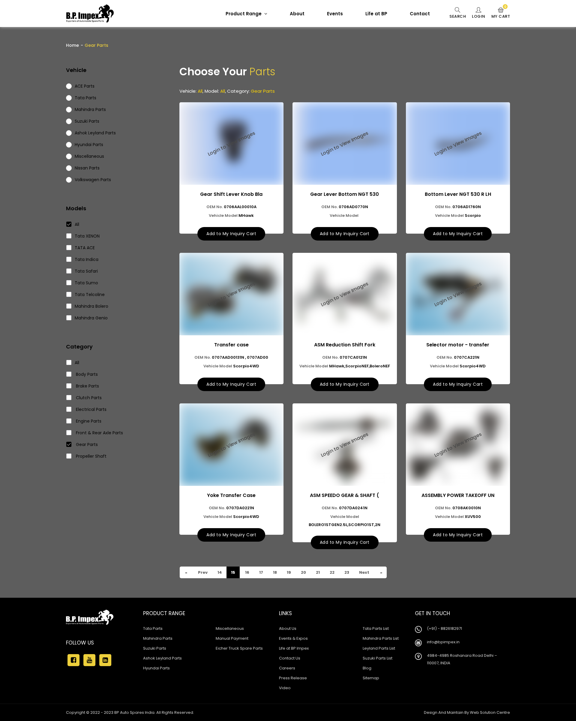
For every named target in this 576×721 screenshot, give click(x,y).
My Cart (500, 13)
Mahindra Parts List (381, 638)
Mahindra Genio (91, 318)
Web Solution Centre (490, 712)
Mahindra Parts (157, 638)
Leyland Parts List (379, 648)
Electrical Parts (90, 409)
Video (285, 688)
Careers (287, 668)
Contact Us (289, 658)
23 (346, 572)
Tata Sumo (86, 283)
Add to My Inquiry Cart (231, 234)
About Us (287, 628)
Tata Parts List (376, 628)
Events (335, 13)
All (77, 224)
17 (260, 572)
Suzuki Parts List (377, 658)
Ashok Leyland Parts (162, 658)
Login (478, 16)
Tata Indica (86, 259)
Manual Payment (232, 638)
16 (246, 572)
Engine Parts (88, 421)
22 (331, 572)
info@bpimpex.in (443, 642)
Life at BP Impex (294, 648)
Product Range (244, 13)
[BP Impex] (90, 13)
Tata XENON (87, 236)
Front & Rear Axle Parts (99, 433)
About (297, 13)
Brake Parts (87, 386)
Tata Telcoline (90, 295)
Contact (420, 13)
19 (288, 572)
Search (457, 16)
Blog (367, 668)
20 (303, 572)
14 (219, 572)
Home (72, 45)
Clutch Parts (88, 398)
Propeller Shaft (90, 456)
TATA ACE (85, 248)
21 (317, 572)
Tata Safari (86, 271)
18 (274, 572)
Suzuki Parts (154, 648)
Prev (202, 572)
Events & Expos (293, 638)
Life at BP (376, 13)
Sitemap (371, 678)
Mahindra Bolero (91, 306)
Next (363, 572)
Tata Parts (153, 628)
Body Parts (86, 374)
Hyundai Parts (156, 668)
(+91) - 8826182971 (444, 628)
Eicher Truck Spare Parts (239, 648)
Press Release (293, 678)
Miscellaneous (230, 628)
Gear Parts (86, 444)
